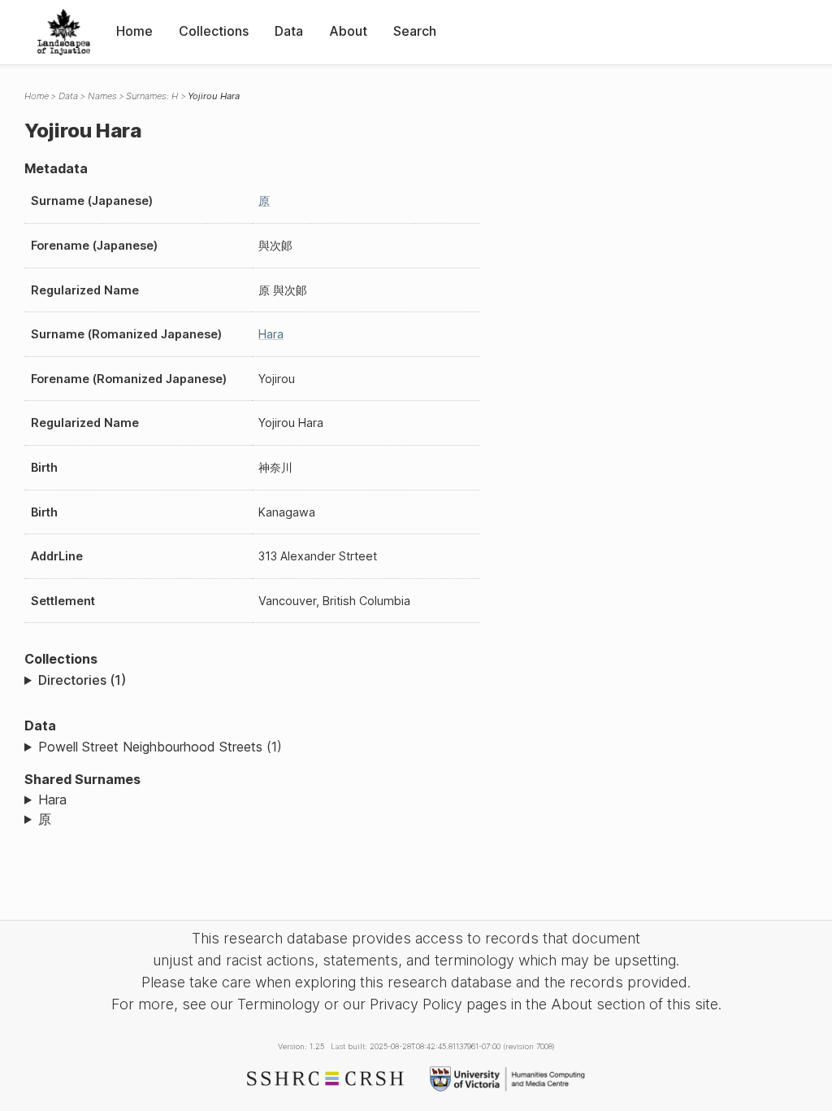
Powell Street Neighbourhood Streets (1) (160, 746)
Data (289, 31)
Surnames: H (152, 96)
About (348, 31)
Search (414, 31)
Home (134, 31)
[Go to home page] (63, 32)
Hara (271, 334)
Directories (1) (82, 680)
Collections (214, 31)
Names (102, 96)
